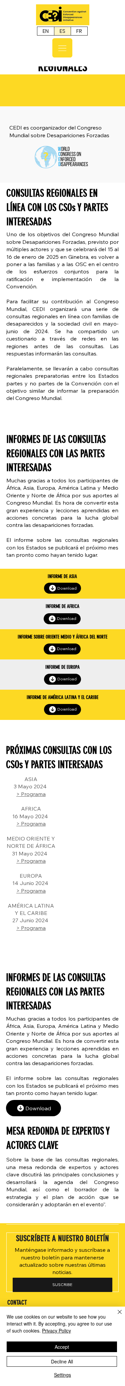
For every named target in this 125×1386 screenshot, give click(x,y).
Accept (62, 1346)
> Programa (31, 794)
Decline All (62, 1361)
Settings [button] (62, 1374)
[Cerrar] (116, 1316)
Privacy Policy (56, 1330)
